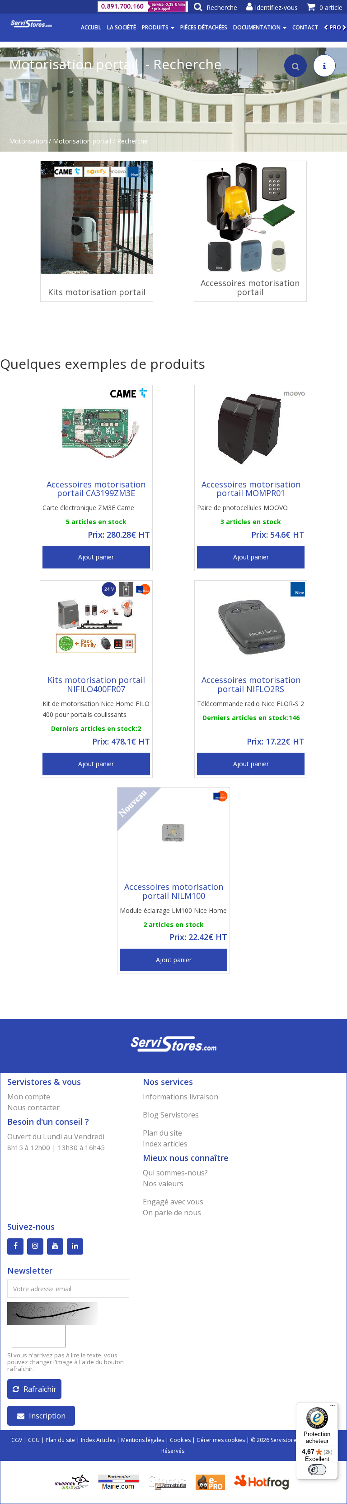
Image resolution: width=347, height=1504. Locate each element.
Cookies (180, 1440)
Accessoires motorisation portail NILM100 (173, 891)
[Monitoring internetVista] (72, 1481)
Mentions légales (142, 1440)
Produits (156, 27)
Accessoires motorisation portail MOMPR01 (251, 489)
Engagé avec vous (173, 1202)
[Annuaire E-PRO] (210, 1481)
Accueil (91, 27)
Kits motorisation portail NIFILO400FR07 (96, 684)
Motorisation (28, 141)
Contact (305, 27)
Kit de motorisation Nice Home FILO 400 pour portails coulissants (96, 709)
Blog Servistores (171, 1115)
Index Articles (98, 1440)
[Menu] (332, 1407)
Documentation (257, 27)
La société (121, 27)
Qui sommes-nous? (175, 1173)
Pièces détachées (203, 27)
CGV (16, 1440)
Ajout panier (96, 557)
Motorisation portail (82, 141)
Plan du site (162, 1133)
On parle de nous (172, 1213)
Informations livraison (180, 1097)
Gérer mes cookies (221, 1440)
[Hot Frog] (263, 1481)
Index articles (165, 1144)
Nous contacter (33, 1107)
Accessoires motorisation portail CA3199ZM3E (96, 489)
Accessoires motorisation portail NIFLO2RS (251, 684)
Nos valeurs (163, 1184)
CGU (34, 1440)
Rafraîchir (39, 1389)
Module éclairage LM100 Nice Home (173, 910)
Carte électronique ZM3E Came (88, 507)
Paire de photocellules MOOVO (242, 507)
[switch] (317, 1469)
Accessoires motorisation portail (250, 287)
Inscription (47, 1416)
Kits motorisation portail (96, 291)
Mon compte (28, 1097)
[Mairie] (118, 1481)
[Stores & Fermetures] (167, 1481)
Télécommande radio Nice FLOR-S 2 (250, 703)
